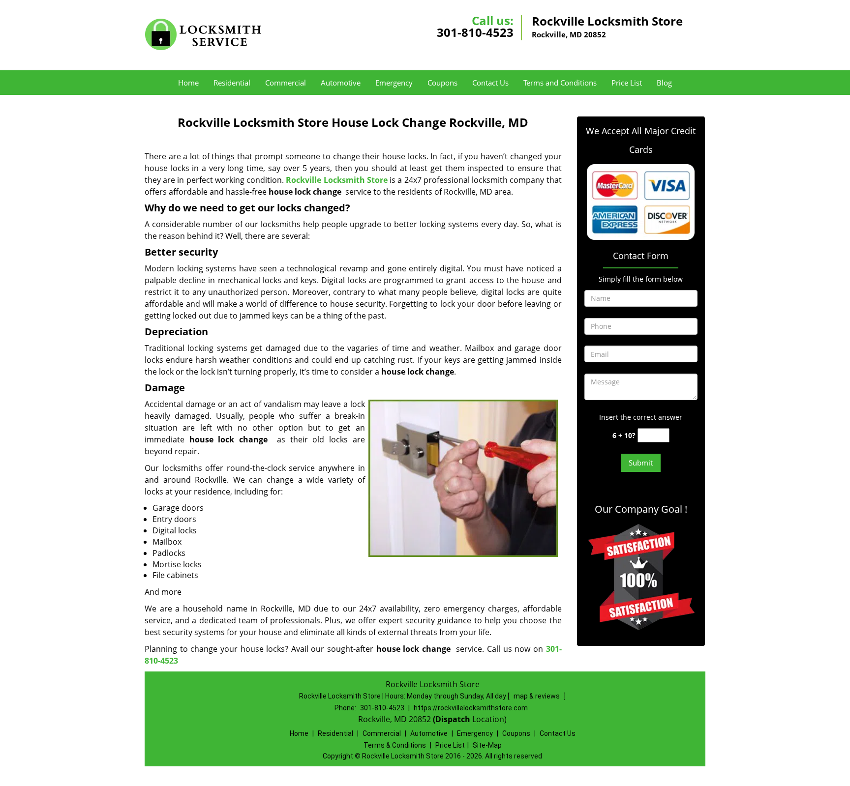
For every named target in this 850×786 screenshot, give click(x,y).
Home (188, 82)
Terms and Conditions (560, 82)
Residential (231, 82)
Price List (626, 82)
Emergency (394, 82)
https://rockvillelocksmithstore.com (471, 708)
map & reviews (537, 696)
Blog (664, 82)
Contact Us (490, 82)
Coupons (442, 82)
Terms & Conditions (395, 745)
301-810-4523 (475, 32)
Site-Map (487, 745)
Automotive (341, 82)
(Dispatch (452, 719)
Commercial (285, 82)
